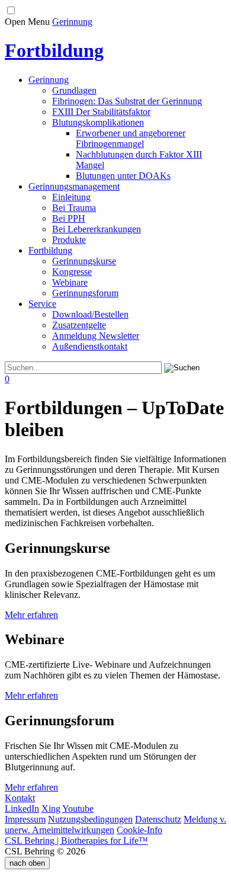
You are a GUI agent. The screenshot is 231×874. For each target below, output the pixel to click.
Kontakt (20, 798)
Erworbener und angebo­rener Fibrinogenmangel (130, 138)
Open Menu (27, 22)
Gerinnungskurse (84, 261)
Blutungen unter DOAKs (123, 176)
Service (42, 304)
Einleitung (71, 197)
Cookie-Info (139, 830)
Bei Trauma (74, 208)
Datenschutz (158, 819)
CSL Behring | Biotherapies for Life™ (76, 840)
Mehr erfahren (31, 615)
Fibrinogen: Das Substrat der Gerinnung (127, 101)
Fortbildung (50, 250)
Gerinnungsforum (85, 293)
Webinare (70, 282)
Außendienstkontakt (89, 346)
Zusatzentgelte (79, 325)
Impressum (25, 819)
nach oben (27, 863)
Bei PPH (68, 218)
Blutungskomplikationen (98, 122)
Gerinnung (72, 22)
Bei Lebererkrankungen (96, 229)
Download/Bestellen (90, 314)
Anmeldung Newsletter (95, 336)
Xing (50, 808)
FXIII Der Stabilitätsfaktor (101, 112)
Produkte (69, 240)
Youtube (78, 808)
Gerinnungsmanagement (74, 186)
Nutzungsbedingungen (90, 819)
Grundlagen (74, 90)
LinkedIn (22, 808)
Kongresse (72, 272)
